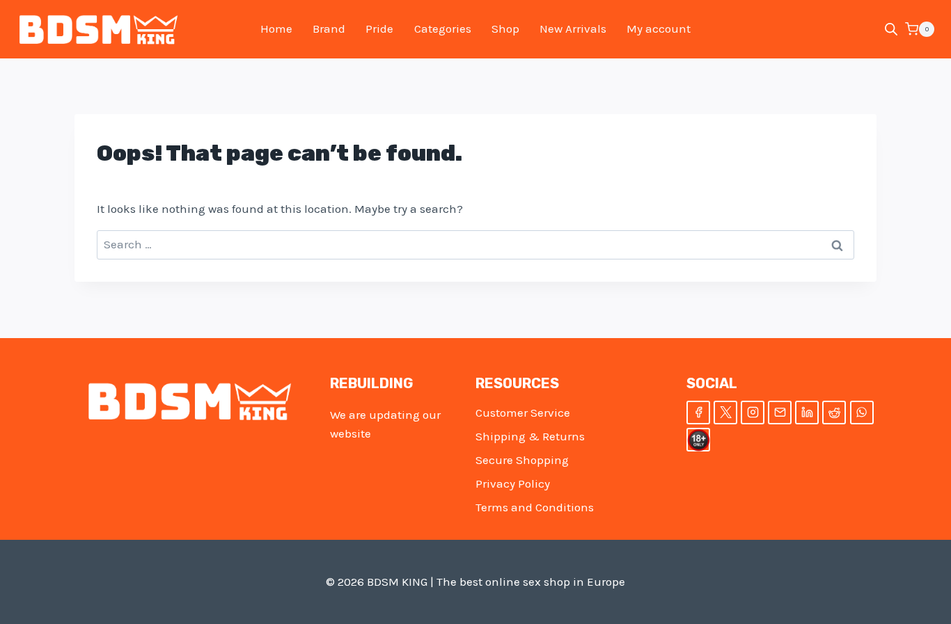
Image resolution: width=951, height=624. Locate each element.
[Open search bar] (891, 29)
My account (659, 28)
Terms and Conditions (534, 507)
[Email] (780, 412)
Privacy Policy (512, 483)
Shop (505, 28)
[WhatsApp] (862, 412)
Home (276, 28)
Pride (379, 28)
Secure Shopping (522, 460)
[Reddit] (834, 412)
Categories (442, 28)
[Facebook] (698, 412)
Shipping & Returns (530, 436)
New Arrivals (573, 28)
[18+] (698, 439)
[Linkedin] (807, 412)
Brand (329, 28)
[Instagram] (752, 412)
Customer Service (522, 412)
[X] (725, 412)
